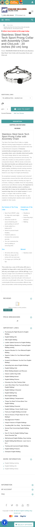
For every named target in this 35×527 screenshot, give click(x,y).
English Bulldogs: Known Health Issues (16, 409)
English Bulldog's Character (13, 390)
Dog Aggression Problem (12, 419)
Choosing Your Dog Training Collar (15, 382)
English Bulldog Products (12, 448)
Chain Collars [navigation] (10, 25)
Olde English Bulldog (11, 339)
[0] (30, 13)
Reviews (17, 128)
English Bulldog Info (11, 337)
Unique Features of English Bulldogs (15, 422)
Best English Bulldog (11, 395)
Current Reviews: (6, 113)
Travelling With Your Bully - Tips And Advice (17, 425)
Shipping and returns (17, 125)
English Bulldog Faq (11, 393)
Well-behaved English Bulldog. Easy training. (18, 438)
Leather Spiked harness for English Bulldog (17, 342)
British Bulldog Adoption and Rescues (16, 371)
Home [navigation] (4, 25)
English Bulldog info (11, 466)
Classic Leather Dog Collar (13, 373)
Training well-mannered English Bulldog (16, 446)
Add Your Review (19, 113)
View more (7, 310)
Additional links (7, 94)
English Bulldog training (12, 463)
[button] (31, 19)
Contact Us (21, 15)
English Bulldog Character (12, 406)
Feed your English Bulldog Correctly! (16, 412)
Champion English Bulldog (12, 451)
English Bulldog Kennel (11, 376)
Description (17, 121)
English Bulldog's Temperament (14, 398)
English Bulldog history (11, 468)
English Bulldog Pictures (12, 379)
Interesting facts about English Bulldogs (16, 365)
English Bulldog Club (11, 368)
